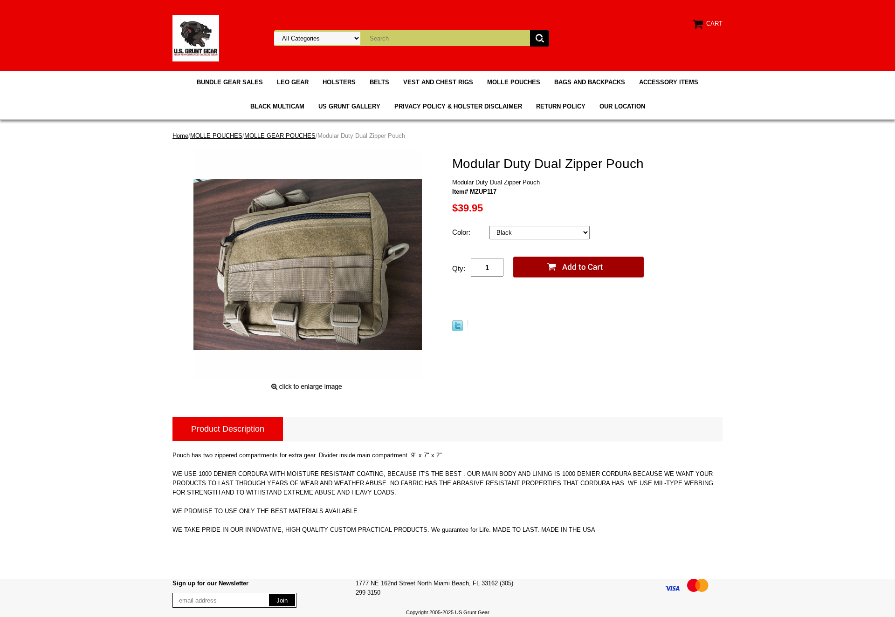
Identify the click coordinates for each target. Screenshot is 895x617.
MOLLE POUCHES (513, 82)
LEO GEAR (293, 82)
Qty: (458, 268)
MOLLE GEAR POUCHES (280, 135)
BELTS (379, 82)
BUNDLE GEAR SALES (230, 82)
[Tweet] (457, 328)
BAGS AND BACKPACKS (589, 82)
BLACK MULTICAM (277, 106)
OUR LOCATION (622, 106)
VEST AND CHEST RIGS (438, 82)
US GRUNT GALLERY (349, 106)
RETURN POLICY (560, 106)
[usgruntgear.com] (195, 37)
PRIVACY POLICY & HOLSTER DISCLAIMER (458, 106)
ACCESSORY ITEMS (668, 82)
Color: (462, 232)
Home (180, 135)
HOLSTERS (339, 82)
